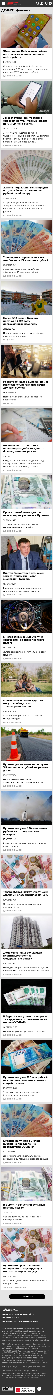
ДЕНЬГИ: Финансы (12, 76)
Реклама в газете (11, 1318)
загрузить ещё (27, 1297)
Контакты (7, 1314)
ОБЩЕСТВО (8, 340)
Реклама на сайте (24, 1314)
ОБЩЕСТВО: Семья (12, 722)
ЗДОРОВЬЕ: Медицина (14, 1287)
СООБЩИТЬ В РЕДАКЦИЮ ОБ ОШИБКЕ (20, 1321)
